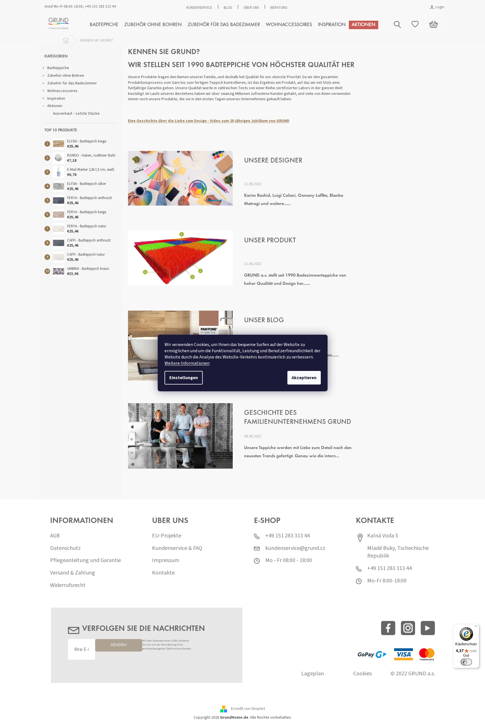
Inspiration (56, 98)
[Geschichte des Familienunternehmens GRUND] (180, 436)
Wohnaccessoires (62, 91)
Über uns (251, 7)
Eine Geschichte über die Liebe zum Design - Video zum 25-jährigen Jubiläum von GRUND (208, 121)
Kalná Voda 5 (382, 536)
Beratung (278, 7)
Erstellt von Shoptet (248, 709)
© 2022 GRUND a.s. (412, 674)
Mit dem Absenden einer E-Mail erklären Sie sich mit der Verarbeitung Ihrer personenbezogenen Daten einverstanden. (167, 645)
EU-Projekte (166, 536)
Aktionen (54, 106)
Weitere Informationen (187, 363)
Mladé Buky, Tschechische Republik (398, 552)
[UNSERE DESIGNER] (180, 178)
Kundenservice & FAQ (177, 548)
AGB (55, 536)
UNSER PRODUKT (270, 240)
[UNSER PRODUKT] (180, 258)
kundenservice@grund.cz (295, 548)
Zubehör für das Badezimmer (72, 83)
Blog (228, 7)
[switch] (466, 662)
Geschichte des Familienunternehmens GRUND (297, 418)
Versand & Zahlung (72, 573)
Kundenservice (199, 7)
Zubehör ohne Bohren (65, 75)
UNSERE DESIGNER (273, 161)
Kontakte (163, 573)
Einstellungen (183, 378)
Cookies (362, 674)
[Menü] (476, 627)
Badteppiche (58, 68)
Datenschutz (65, 548)
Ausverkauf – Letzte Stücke (76, 113)
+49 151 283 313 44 (100, 6)
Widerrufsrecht (68, 585)
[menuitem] (104, 24)
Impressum (165, 560)
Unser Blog (264, 320)
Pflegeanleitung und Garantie (85, 560)
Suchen (424, 50)
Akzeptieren (304, 378)
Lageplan (312, 674)
